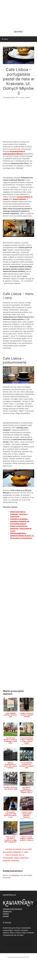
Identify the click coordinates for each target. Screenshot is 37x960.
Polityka (6, 914)
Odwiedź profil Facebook (12, 909)
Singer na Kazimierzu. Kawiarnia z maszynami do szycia (20, 528)
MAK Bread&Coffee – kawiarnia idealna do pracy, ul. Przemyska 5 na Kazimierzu (22, 535)
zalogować (15, 875)
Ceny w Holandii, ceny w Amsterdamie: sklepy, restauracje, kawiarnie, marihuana (16, 857)
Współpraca (7, 911)
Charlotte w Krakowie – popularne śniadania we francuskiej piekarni (19, 521)
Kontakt (6, 916)
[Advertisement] (18, 121)
